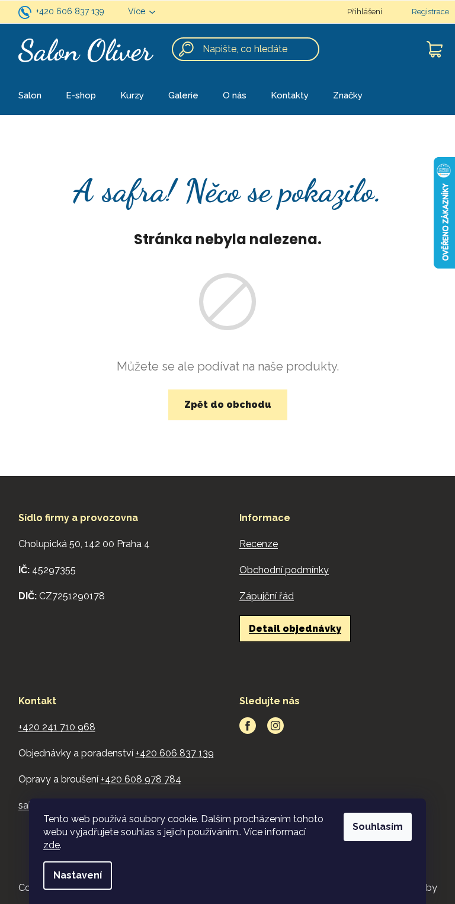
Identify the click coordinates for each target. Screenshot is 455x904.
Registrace (430, 11)
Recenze (258, 544)
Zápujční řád (266, 596)
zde (51, 845)
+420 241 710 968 (56, 727)
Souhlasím (378, 826)
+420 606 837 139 (70, 11)
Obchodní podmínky (284, 570)
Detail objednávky (295, 628)
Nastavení (77, 875)
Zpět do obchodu (227, 404)
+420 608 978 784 (141, 779)
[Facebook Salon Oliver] (247, 725)
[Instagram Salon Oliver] (275, 725)
